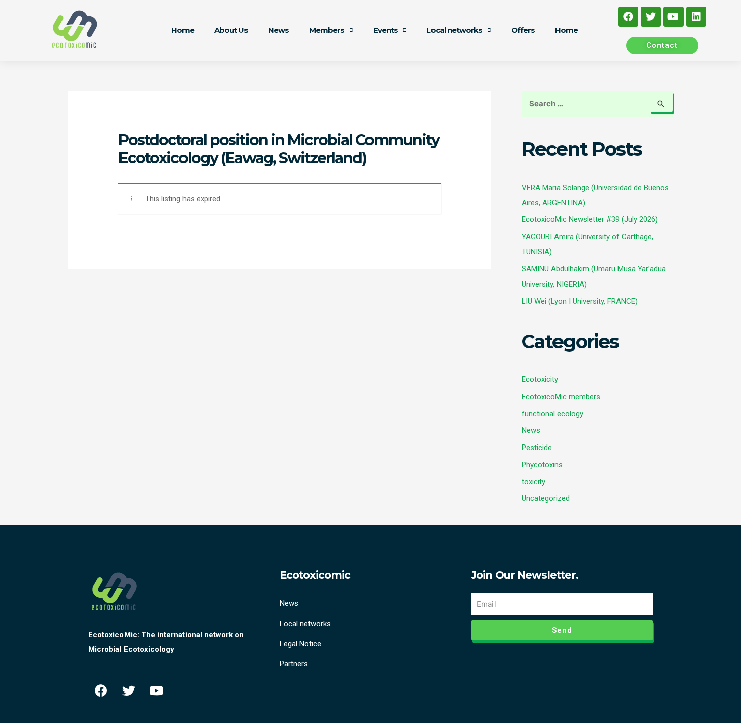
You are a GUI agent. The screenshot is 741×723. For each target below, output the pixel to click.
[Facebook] (628, 17)
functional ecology (552, 413)
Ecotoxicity (540, 379)
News (278, 30)
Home (182, 30)
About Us (231, 30)
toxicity (533, 481)
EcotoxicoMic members (561, 396)
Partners (294, 664)
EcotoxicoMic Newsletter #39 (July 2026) (590, 219)
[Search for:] (597, 103)
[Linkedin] (696, 17)
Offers (523, 30)
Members (326, 30)
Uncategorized (546, 498)
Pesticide (537, 447)
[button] (662, 45)
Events (385, 30)
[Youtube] (673, 17)
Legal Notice (300, 643)
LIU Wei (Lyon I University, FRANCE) (580, 301)
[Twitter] (651, 17)
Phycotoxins (542, 464)
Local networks (454, 30)
